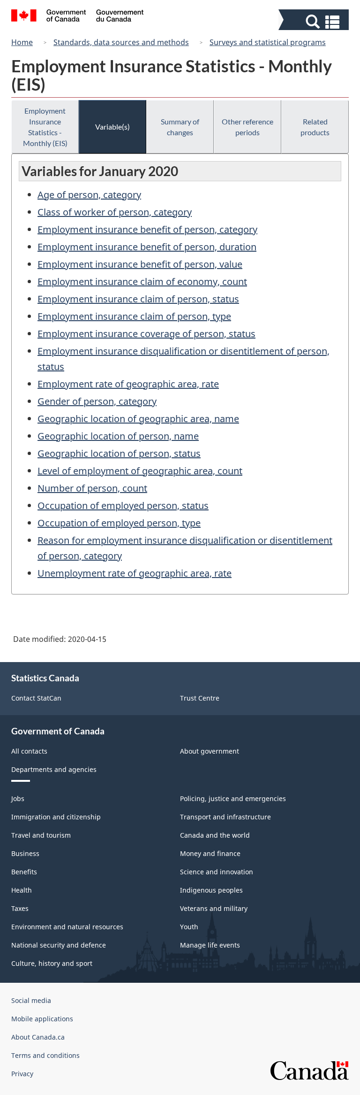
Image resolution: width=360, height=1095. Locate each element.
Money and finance (210, 853)
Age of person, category (89, 194)
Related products (315, 127)
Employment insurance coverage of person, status (146, 333)
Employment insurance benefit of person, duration (147, 246)
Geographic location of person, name (118, 436)
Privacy (22, 1073)
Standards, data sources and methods (121, 42)
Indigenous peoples (211, 890)
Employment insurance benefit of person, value (140, 264)
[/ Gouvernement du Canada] (77, 16)
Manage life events (210, 945)
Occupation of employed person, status (123, 505)
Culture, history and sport (51, 963)
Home (22, 42)
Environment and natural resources (67, 926)
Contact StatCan (36, 698)
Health (21, 890)
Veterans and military (214, 908)
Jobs (17, 798)
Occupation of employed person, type (119, 523)
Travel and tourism (41, 835)
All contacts (29, 751)
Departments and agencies (54, 769)
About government (209, 751)
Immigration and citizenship (56, 816)
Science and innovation (216, 871)
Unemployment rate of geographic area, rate (135, 573)
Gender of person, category (97, 401)
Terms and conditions (45, 1055)
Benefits (24, 871)
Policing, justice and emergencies (233, 798)
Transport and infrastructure (225, 816)
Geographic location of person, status (119, 453)
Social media (31, 1000)
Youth (189, 926)
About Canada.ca (38, 1037)
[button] (315, 21)
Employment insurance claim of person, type (134, 316)
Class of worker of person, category (115, 212)
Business (25, 853)
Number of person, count (92, 488)
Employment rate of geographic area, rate (128, 384)
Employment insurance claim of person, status (138, 299)
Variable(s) (112, 126)
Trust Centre (199, 698)
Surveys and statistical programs (268, 42)
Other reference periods (247, 127)
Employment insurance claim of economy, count (142, 281)
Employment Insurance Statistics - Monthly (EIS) (45, 126)
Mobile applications (42, 1018)
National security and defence (58, 945)
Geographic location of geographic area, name (138, 418)
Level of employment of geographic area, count (140, 470)
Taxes (20, 908)
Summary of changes (180, 127)
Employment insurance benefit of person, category (147, 229)
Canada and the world (215, 835)
